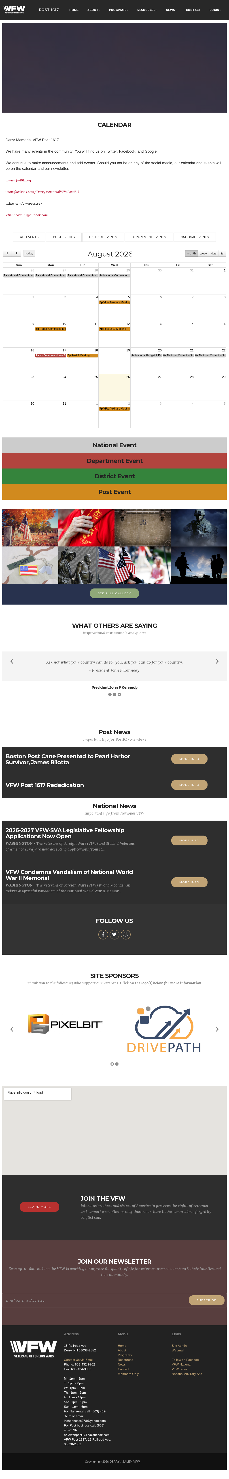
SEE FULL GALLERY (114, 593)
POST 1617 (49, 10)
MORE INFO (189, 759)
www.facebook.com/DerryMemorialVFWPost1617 (42, 192)
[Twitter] (114, 934)
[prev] (7, 253)
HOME (73, 10)
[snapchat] (126, 934)
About (122, 1350)
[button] (12, 661)
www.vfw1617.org (18, 180)
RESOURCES (146, 10)
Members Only (128, 1374)
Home (122, 1345)
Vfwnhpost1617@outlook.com (27, 215)
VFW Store (179, 1369)
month (191, 253)
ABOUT (92, 10)
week (203, 253)
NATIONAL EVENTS (194, 237)
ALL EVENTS (29, 237)
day (213, 253)
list (222, 253)
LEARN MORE (39, 1206)
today (29, 253)
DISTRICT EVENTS (103, 237)
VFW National (181, 1364)
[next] (16, 253)
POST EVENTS (64, 237)
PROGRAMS (117, 10)
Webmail (178, 1350)
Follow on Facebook (186, 1359)
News (122, 1364)
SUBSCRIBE (206, 1300)
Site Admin (179, 1345)
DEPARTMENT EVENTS (148, 237)
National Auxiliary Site (187, 1374)
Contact (123, 1369)
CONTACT (193, 10)
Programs (125, 1355)
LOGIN (214, 10)
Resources (125, 1359)
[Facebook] (103, 934)
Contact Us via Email (78, 1359)
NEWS (170, 10)
